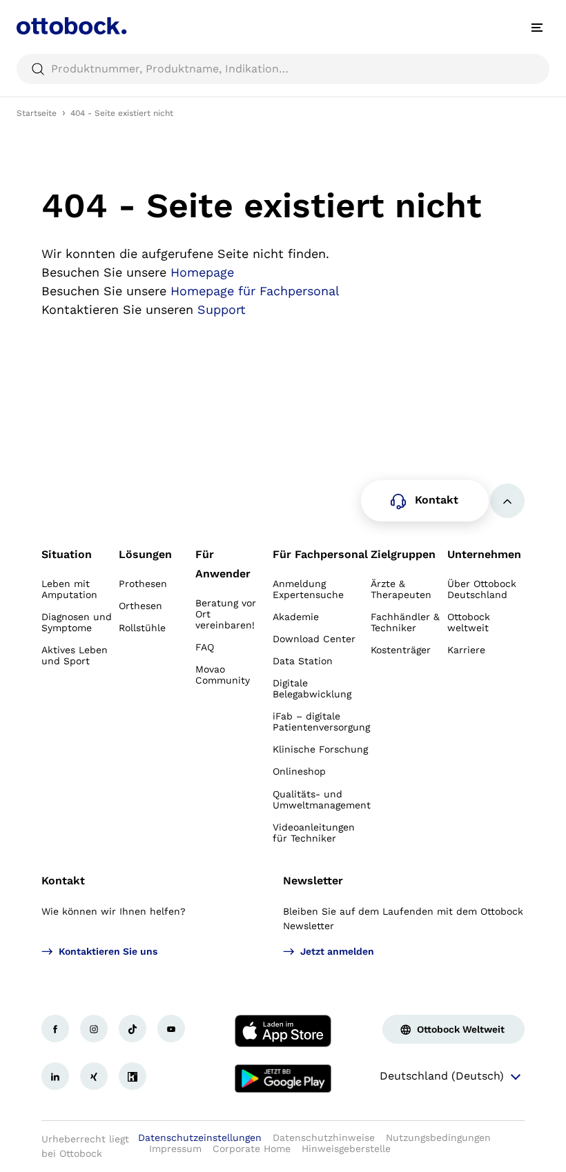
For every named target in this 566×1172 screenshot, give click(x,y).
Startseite (37, 113)
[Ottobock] (72, 27)
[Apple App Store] (283, 1031)
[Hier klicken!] (55, 1028)
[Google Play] (283, 1078)
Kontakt (63, 880)
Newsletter (313, 880)
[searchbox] (283, 69)
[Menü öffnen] (537, 27)
